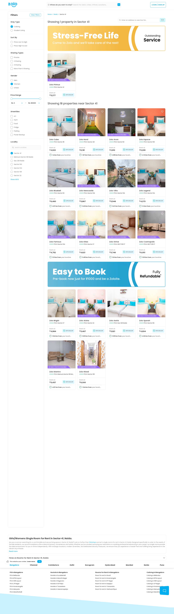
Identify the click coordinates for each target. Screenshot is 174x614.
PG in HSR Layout (15, 581)
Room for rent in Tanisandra (104, 586)
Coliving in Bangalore (155, 572)
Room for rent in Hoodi (103, 575)
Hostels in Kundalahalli (58, 575)
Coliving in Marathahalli (155, 592)
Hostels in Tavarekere (57, 586)
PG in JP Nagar (14, 584)
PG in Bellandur (15, 575)
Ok (39, 561)
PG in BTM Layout (15, 578)
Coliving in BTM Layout (154, 578)
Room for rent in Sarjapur (103, 584)
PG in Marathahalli (16, 592)
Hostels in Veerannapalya (59, 589)
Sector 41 (63, 14)
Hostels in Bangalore (59, 572)
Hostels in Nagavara (57, 581)
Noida (56, 14)
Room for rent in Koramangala (105, 578)
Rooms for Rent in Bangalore (107, 572)
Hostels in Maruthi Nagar (58, 578)
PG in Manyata (15, 589)
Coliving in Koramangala (155, 586)
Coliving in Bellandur (153, 575)
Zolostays (92, 542)
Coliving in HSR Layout (154, 581)
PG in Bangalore (16, 572)
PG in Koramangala (16, 586)
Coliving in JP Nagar (153, 584)
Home (50, 14)
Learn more (31, 561)
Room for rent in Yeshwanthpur (106, 589)
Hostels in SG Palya (56, 584)
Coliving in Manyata (153, 589)
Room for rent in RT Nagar (104, 581)
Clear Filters (35, 15)
